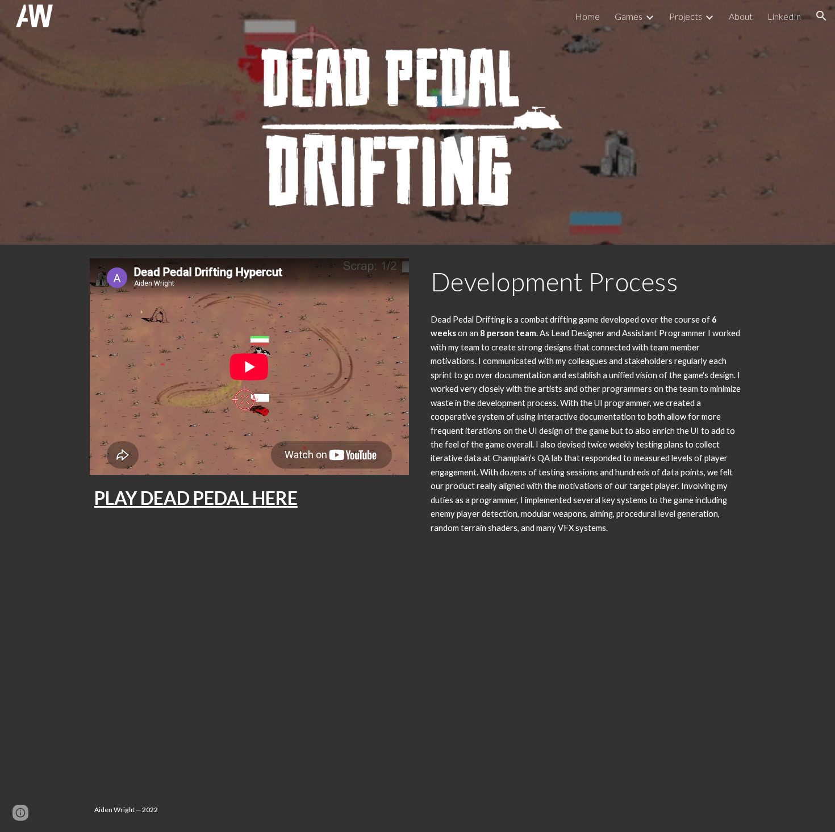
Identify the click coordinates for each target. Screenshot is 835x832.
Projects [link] (685, 16)
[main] (249, 498)
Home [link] (587, 16)
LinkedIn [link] (784, 16)
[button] (821, 16)
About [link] (741, 16)
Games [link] (628, 16)
